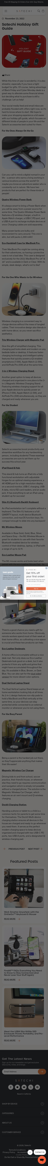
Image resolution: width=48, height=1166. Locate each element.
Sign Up (36, 588)
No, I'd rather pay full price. (36, 595)
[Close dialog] (46, 568)
